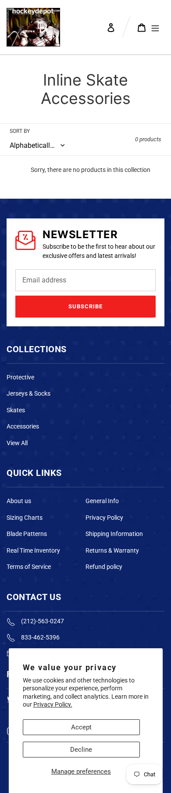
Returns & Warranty (112, 550)
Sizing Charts (25, 517)
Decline (81, 750)
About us (19, 500)
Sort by (20, 131)
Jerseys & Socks (28, 393)
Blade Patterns (27, 533)
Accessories (23, 426)
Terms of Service (29, 566)
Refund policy (104, 566)
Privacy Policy (104, 517)
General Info (102, 500)
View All (17, 443)
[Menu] (155, 27)
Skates (16, 410)
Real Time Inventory (33, 550)
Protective (20, 377)
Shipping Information (114, 533)
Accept (81, 727)
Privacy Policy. (52, 704)
